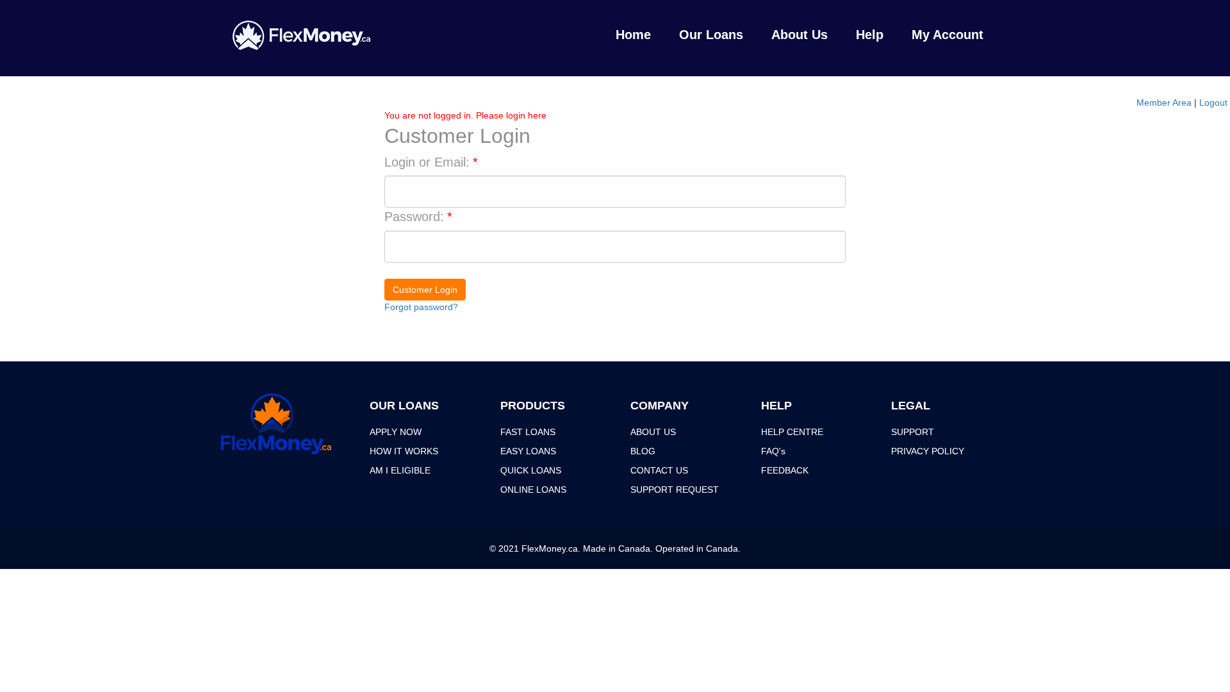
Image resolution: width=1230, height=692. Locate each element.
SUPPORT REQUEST (674, 489)
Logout (1213, 102)
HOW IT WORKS (404, 451)
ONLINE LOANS (533, 489)
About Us (799, 35)
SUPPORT (912, 432)
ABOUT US (653, 432)
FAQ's (773, 451)
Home (633, 35)
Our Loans (711, 35)
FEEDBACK (784, 470)
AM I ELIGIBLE (400, 470)
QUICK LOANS (530, 470)
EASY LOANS (528, 451)
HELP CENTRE (792, 432)
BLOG (642, 451)
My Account (947, 35)
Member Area (1164, 102)
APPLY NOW (396, 432)
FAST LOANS (527, 432)
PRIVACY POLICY (927, 451)
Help (869, 35)
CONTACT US (659, 470)
